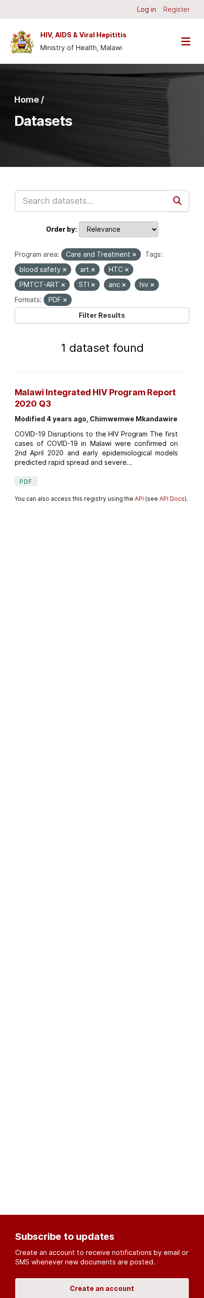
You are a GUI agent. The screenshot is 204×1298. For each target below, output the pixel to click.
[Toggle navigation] (185, 41)
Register (176, 9)
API (139, 498)
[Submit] (178, 201)
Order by (60, 229)
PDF (26, 481)
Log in (146, 9)
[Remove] (134, 255)
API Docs (172, 498)
